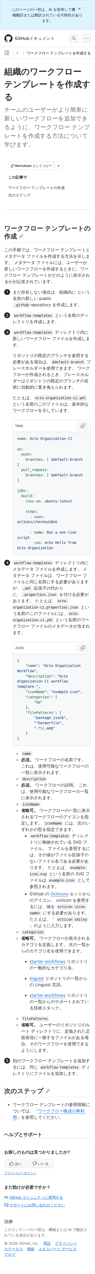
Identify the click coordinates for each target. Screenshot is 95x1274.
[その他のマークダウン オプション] (58, 166)
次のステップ (24, 1091)
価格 (30, 1249)
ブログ (9, 1254)
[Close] (80, 9)
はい (18, 1163)
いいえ (43, 1163)
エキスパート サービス (58, 1249)
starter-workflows (47, 961)
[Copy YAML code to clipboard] (82, 426)
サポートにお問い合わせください (37, 1205)
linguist (37, 978)
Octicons (59, 893)
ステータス (13, 1249)
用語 (47, 1243)
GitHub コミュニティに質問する (36, 1197)
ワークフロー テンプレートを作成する (59, 53)
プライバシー (66, 1243)
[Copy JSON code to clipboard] (82, 648)
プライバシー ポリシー (20, 1173)
